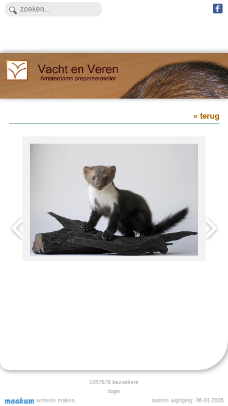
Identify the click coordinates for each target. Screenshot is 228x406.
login (114, 391)
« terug (206, 116)
